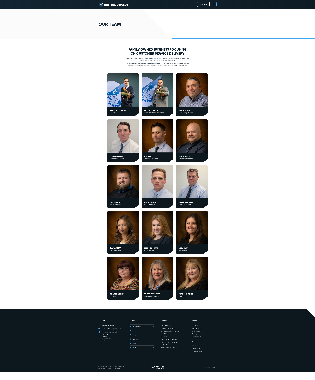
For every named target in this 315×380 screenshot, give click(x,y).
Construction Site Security (169, 339)
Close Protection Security (169, 347)
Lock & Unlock (165, 334)
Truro (134, 347)
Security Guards (166, 325)
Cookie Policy (196, 348)
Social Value (196, 331)
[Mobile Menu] (214, 4)
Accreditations (196, 328)
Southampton (137, 326)
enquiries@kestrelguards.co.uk (111, 329)
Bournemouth (137, 331)
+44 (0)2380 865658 (108, 325)
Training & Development (199, 334)
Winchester (136, 339)
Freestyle (213, 367)
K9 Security (164, 337)
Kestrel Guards (103, 366)
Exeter (135, 343)
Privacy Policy (196, 346)
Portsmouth (136, 335)
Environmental (196, 337)
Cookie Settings (197, 351)
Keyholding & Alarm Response (170, 331)
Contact (203, 4)
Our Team (195, 325)
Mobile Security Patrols (168, 328)
